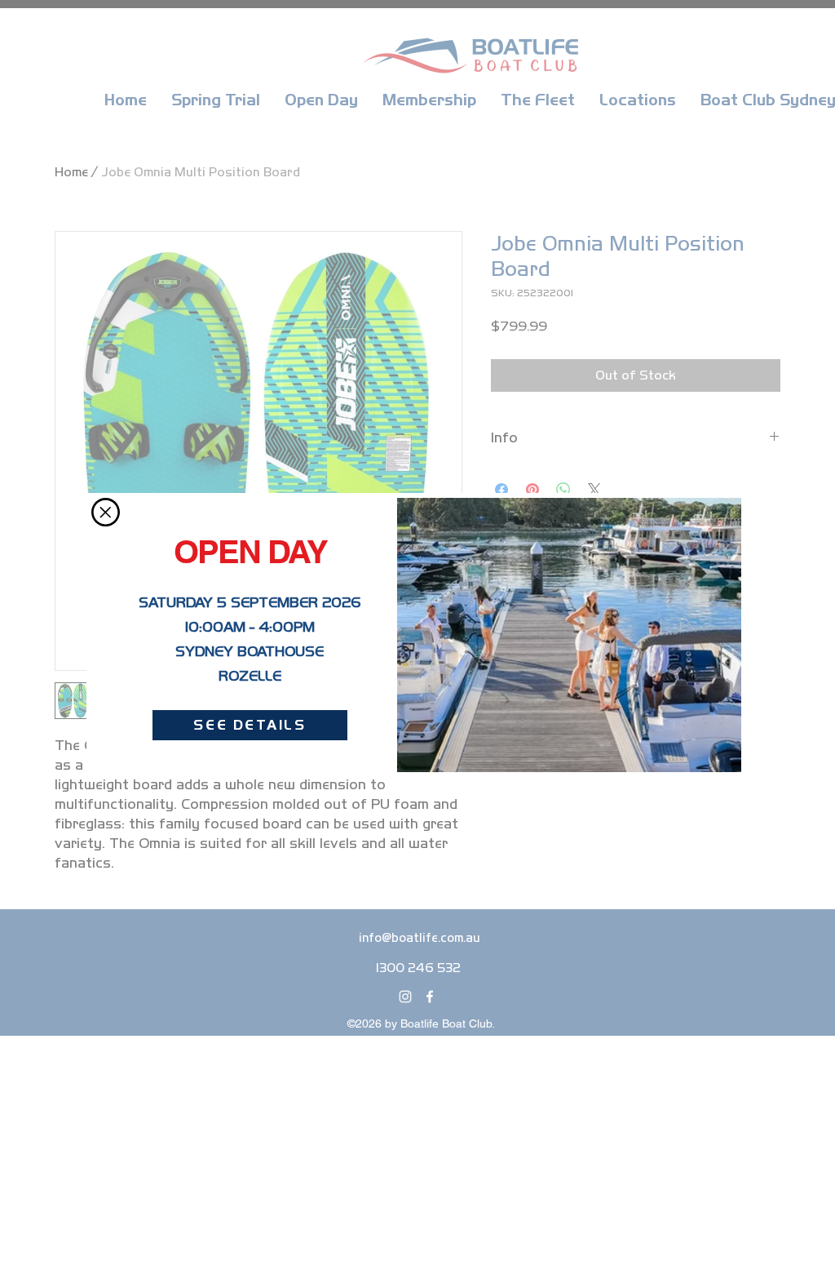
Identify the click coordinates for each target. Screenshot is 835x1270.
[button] (105, 512)
